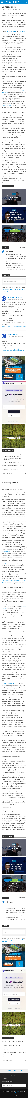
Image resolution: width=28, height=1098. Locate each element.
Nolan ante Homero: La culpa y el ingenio (13, 454)
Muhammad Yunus (11, 31)
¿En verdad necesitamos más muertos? (14, 196)
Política (7, 231)
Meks (17, 1091)
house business (13, 334)
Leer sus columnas (17, 831)
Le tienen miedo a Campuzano (14, 1070)
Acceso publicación (8, 1081)
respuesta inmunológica (9, 683)
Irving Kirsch (5, 564)
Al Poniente (19, 9)
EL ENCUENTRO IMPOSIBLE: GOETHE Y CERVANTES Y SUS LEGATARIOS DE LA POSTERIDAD (12, 458)
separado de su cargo (7, 105)
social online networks (15, 297)
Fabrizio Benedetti (6, 551)
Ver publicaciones (21, 247)
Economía (15, 229)
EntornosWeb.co (13, 1093)
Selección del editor (15, 231)
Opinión (14, 193)
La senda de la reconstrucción (14, 234)
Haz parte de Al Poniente (9, 1076)
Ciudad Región (8, 229)
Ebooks (5, 1078)
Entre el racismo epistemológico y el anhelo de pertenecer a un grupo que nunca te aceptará (14, 215)
